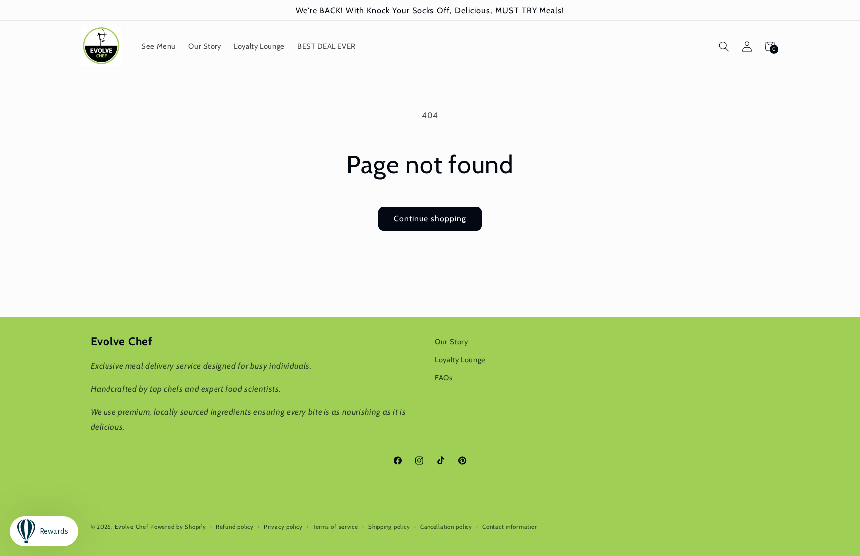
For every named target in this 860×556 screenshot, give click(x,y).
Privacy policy (283, 526)
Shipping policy (389, 526)
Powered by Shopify (178, 526)
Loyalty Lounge (460, 359)
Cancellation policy (446, 526)
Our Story (451, 341)
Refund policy (235, 526)
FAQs (444, 377)
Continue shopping (430, 218)
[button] (723, 46)
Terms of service (335, 526)
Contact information (510, 526)
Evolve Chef (131, 526)
